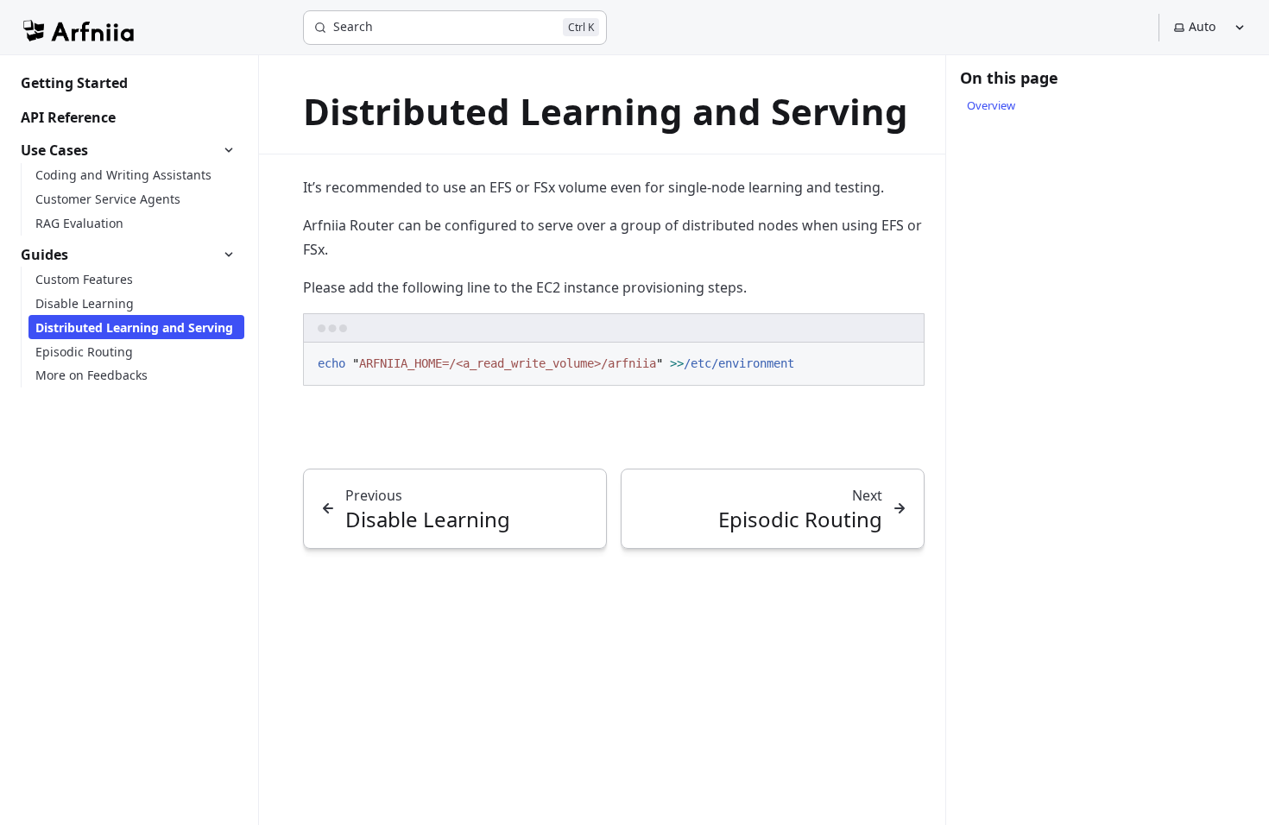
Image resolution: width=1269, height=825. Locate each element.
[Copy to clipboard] (903, 362)
